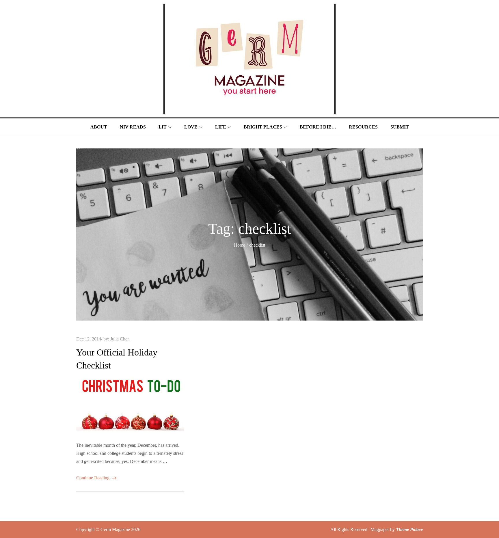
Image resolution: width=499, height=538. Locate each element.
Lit (163, 126)
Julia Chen (120, 338)
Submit (399, 126)
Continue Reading (92, 477)
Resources (363, 126)
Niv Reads (133, 126)
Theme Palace (409, 529)
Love (191, 126)
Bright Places (263, 126)
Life (220, 126)
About (98, 126)
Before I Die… (318, 126)
